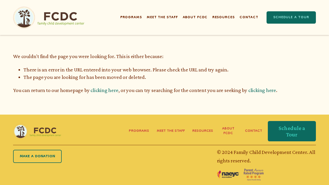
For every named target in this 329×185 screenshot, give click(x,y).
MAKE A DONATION (37, 156)
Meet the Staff (162, 17)
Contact (249, 17)
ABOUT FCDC (228, 131)
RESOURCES (202, 131)
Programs (131, 17)
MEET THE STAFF (171, 131)
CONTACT (253, 131)
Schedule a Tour (291, 17)
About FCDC (195, 17)
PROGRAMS (139, 131)
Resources (223, 17)
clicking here (104, 90)
